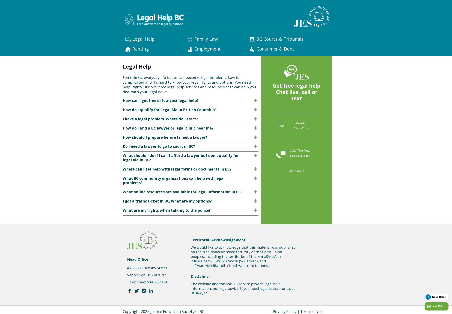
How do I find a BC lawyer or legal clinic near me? (168, 128)
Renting (140, 49)
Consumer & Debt (275, 49)
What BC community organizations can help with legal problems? (174, 180)
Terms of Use (311, 311)
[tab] (191, 101)
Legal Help (143, 39)
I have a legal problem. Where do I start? (160, 118)
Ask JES (437, 306)
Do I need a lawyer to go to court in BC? (159, 146)
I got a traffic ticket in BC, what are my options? (167, 201)
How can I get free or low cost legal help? (161, 100)
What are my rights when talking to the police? (167, 210)
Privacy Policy (284, 311)
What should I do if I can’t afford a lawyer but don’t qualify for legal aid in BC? (181, 157)
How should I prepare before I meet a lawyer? (165, 137)
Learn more (296, 171)
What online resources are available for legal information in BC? (183, 191)
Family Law (206, 39)
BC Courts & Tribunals (280, 39)
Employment (207, 49)
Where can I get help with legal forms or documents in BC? (177, 169)
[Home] (154, 13)
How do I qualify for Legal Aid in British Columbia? (170, 109)
